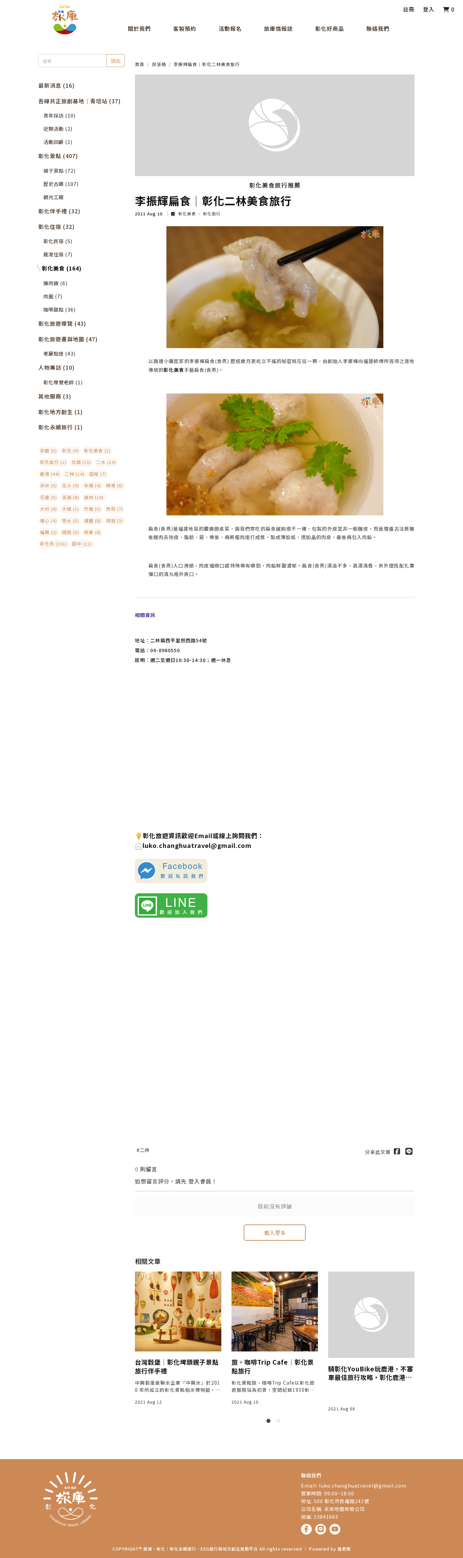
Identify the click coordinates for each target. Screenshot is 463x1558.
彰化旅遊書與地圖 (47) (68, 339)
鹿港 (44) (50, 474)
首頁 (139, 64)
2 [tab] (280, 1422)
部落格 (159, 64)
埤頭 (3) (114, 520)
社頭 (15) (81, 462)
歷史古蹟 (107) (61, 183)
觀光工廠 (53, 196)
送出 (115, 60)
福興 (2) (48, 532)
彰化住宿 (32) (56, 226)
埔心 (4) (48, 520)
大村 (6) (48, 509)
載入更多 (275, 1233)
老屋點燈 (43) (59, 353)
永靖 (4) (92, 485)
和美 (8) (92, 532)
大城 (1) (70, 509)
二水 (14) (106, 462)
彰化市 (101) (53, 543)
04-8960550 (165, 650)
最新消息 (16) (56, 85)
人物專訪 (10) (56, 367)
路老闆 (344, 1549)
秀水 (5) (70, 520)
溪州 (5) (48, 485)
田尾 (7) (97, 474)
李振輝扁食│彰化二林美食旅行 (207, 64)
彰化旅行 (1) (53, 462)
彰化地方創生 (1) (60, 412)
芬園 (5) (48, 450)
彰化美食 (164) (62, 268)
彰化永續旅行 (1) (60, 427)
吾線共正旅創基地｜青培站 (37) (79, 101)
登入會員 (200, 1181)
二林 (145, 1149)
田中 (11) (82, 543)
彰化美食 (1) (97, 450)
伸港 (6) (114, 485)
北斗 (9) (70, 485)
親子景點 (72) (59, 170)
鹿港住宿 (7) (58, 254)
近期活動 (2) (58, 128)
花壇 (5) (48, 497)
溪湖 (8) (70, 497)
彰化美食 (187, 213)
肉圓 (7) (52, 296)
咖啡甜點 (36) (59, 309)
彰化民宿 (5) (58, 240)
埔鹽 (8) (92, 520)
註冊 (409, 9)
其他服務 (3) (54, 396)
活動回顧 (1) (58, 141)
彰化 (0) (70, 450)
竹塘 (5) (92, 509)
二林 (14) (74, 474)
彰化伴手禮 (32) (59, 211)
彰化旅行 (211, 213)
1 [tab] (269, 1422)
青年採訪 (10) (59, 115)
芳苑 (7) (114, 509)
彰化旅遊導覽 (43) (62, 323)
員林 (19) (94, 497)
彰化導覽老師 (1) (63, 382)
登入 (429, 9)
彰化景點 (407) (58, 156)
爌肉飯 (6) (55, 282)
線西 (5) (70, 532)
